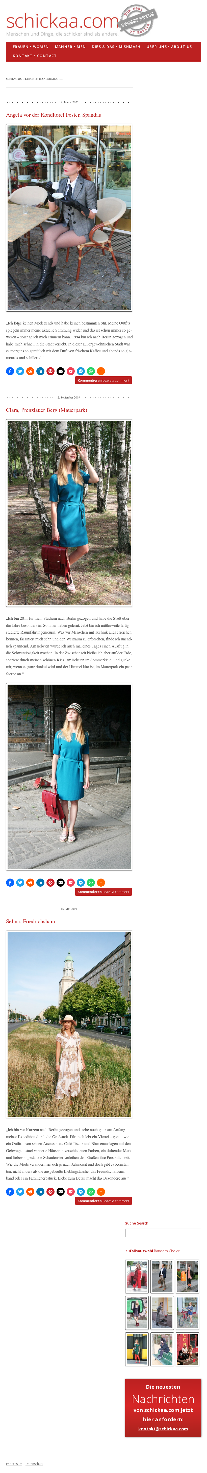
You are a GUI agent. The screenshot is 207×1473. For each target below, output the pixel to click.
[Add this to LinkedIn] (40, 371)
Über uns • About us (169, 46)
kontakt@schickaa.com (163, 1429)
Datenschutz (34, 1464)
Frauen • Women (31, 46)
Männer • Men (70, 46)
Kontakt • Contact (35, 55)
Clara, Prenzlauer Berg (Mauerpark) (46, 409)
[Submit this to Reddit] (30, 371)
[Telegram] (81, 371)
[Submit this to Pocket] (71, 371)
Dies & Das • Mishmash (116, 46)
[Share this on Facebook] (10, 371)
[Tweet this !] (20, 371)
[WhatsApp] (91, 371)
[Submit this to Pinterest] (50, 371)
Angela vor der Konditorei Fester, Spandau (53, 114)
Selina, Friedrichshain (30, 921)
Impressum (14, 1464)
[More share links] (101, 371)
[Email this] (61, 371)
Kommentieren (103, 380)
